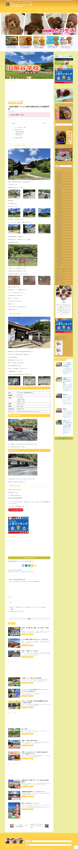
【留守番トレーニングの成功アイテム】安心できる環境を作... (25, 47)
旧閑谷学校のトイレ (19, 134)
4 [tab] (37, 50)
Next (71, 43)
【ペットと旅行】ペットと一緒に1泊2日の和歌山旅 (67, 364)
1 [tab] (33, 50)
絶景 (30, 571)
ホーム (10, 9)
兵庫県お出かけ (12, 571)
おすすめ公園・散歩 (12, 569)
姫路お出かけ (17, 571)
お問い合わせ (39, 11)
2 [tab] (35, 50)
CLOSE (44, 123)
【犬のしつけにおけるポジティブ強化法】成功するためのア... (66, 47)
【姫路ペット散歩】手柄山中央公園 (29, 740)
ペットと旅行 (19, 11)
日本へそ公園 (24, 729)
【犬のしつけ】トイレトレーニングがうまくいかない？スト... (52, 47)
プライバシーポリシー (39, 836)
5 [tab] (38, 50)
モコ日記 (29, 11)
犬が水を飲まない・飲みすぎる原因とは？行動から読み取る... (11, 47)
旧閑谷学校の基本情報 (20, 131)
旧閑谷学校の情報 (18, 129)
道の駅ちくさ (57, 336)
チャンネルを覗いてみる (16, 509)
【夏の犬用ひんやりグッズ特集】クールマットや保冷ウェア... (39, 47)
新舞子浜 (65, 409)
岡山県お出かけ (23, 571)
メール (10, 602)
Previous (7, 43)
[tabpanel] (12, 42)
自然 (32, 571)
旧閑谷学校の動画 (18, 137)
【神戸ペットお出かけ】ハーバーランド (30, 803)
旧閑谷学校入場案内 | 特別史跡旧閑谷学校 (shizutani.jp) (29, 411)
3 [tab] (36, 50)
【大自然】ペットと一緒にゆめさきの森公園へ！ (32, 678)
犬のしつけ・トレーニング (19, 9)
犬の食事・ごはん (39, 9)
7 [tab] (41, 50)
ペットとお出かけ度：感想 (20, 127)
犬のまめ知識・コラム (10, 11)
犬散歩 (28, 571)
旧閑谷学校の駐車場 (19, 133)
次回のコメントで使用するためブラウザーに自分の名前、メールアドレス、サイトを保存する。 (28, 607)
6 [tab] (40, 50)
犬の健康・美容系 (29, 9)
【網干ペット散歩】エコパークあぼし (29, 650)
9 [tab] (43, 50)
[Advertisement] (29, 90)
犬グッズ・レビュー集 (59, 9)
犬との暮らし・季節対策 (49, 9)
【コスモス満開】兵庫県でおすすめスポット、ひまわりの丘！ (35, 639)
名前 (10, 597)
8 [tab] (42, 50)
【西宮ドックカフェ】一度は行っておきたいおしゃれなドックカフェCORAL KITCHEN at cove (67, 424)
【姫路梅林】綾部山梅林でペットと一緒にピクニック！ (33, 791)
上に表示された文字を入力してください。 (17, 611)
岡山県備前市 (19, 569)
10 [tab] (44, 50)
